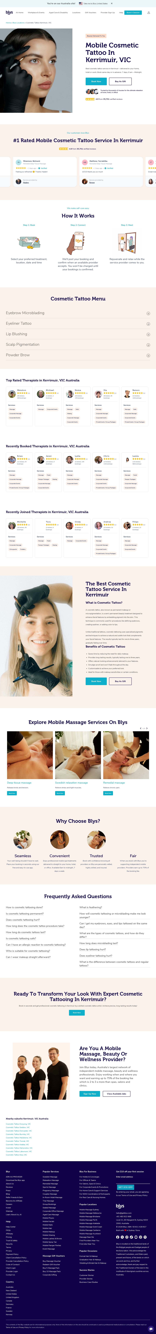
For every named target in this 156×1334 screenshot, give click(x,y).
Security (9, 1244)
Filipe (135, 522)
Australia (9, 1287)
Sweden (9, 1311)
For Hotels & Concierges (89, 1177)
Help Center (11, 1227)
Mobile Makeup (49, 1231)
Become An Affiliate (14, 1201)
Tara (48, 522)
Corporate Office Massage (53, 1211)
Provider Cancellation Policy (17, 1261)
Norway (9, 1314)
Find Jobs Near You (87, 1244)
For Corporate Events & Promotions (93, 1187)
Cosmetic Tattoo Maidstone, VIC (19, 1137)
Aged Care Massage (51, 1214)
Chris (106, 456)
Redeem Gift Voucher (51, 1264)
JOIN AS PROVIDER (14, 1177)
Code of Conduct (13, 1264)
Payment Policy (12, 1254)
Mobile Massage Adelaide (89, 1223)
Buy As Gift (120, 81)
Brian (20, 456)
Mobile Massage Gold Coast (90, 1227)
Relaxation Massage (51, 1180)
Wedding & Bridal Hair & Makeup (92, 1263)
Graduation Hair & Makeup (90, 1259)
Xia (105, 390)
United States (11, 1294)
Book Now (96, 81)
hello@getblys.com (124, 1213)
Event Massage (49, 1249)
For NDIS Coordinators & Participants (94, 1194)
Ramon (136, 390)
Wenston (21, 390)
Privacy (9, 1251)
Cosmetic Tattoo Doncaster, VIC (19, 1131)
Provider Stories (86, 1279)
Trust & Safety (11, 1240)
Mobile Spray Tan (50, 1242)
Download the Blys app (15, 1180)
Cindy (78, 522)
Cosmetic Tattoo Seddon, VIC (18, 1127)
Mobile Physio (48, 1218)
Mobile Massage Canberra (89, 1230)
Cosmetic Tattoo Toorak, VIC (17, 1141)
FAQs (8, 1230)
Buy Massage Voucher (52, 1261)
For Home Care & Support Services (93, 1190)
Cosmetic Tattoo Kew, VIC (16, 1155)
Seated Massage (49, 1207)
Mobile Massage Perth (88, 1220)
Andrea (107, 522)
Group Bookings (49, 1204)
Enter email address (124, 1177)
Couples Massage (50, 1194)
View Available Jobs (116, 1093)
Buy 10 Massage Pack (52, 1271)
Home (8, 23)
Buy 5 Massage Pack (51, 1268)
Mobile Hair (47, 1228)
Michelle (21, 522)
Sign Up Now (89, 1093)
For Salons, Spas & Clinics (90, 1183)
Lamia (135, 456)
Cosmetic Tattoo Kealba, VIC (17, 1144)
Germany (9, 1304)
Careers (9, 1204)
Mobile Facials (48, 1221)
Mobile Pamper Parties (52, 1245)
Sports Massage (49, 1187)
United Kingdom (12, 1297)
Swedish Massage (50, 1177)
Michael (50, 390)
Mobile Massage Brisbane (89, 1216)
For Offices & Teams (87, 1180)
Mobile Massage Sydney (89, 1209)
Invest (8, 1207)
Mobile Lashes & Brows (52, 1238)
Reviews (9, 1187)
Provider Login (12, 1271)
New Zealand (11, 1290)
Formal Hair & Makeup (88, 1256)
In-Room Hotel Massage (52, 1197)
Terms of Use (126, 1195)
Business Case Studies (88, 1282)
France (8, 1307)
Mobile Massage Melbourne (90, 1213)
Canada (9, 1301)
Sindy (91, 183)
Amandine (27, 183)
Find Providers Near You (89, 1240)
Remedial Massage (50, 1183)
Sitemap (9, 1211)
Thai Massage (48, 1201)
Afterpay (9, 1233)
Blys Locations (18, 23)
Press (8, 1190)
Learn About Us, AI (13, 1214)
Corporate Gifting (50, 1275)
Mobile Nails (48, 1225)
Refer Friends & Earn (14, 1197)
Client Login (11, 1268)
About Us (10, 1183)
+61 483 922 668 (123, 1216)
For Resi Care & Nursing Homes (92, 1197)
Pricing (9, 1237)
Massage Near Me (86, 1237)
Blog (8, 1194)
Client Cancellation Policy (16, 1257)
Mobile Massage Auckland (89, 1233)
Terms (8, 1247)
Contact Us (10, 1275)
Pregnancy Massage (51, 1190)
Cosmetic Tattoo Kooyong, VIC (18, 1124)
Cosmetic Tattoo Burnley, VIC (18, 1134)
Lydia (77, 456)
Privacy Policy (141, 1195)
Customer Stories (86, 1275)
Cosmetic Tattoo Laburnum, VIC (19, 1151)
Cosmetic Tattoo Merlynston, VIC (19, 1148)
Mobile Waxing (49, 1235)
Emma (78, 390)
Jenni (49, 456)
